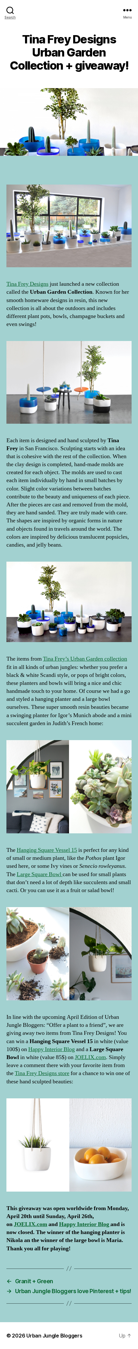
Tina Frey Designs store (42, 1073)
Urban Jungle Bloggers (54, 1335)
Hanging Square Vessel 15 (47, 850)
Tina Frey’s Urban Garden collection (85, 659)
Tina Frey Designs (27, 284)
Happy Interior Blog (51, 1049)
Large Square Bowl (40, 874)
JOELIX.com (90, 1057)
